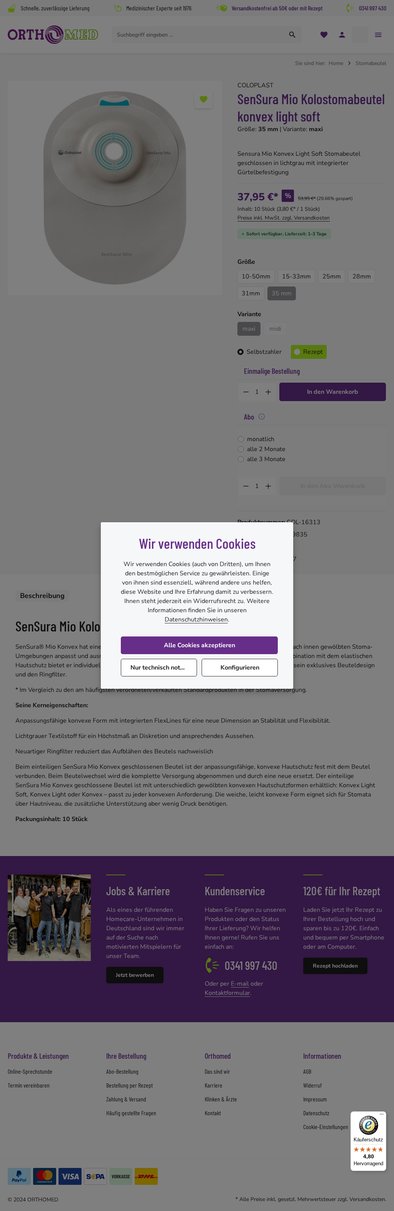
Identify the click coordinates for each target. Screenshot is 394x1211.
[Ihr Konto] (342, 35)
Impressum (315, 1099)
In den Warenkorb (332, 392)
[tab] (42, 596)
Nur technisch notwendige (163, 667)
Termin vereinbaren (29, 1085)
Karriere (213, 1085)
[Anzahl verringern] (246, 392)
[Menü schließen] (378, 35)
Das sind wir (217, 1071)
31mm (251, 293)
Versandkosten (367, 1199)
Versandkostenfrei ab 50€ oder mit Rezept (277, 8)
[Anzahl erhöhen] (268, 392)
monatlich (260, 439)
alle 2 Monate (266, 449)
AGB (307, 1071)
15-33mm (296, 276)
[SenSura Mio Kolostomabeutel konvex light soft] (115, 188)
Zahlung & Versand (126, 1099)
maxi (248, 329)
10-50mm (256, 276)
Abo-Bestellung (122, 1071)
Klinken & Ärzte (221, 1099)
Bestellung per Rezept (129, 1085)
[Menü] (381, 1116)
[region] (115, 188)
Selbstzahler (264, 352)
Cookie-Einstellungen (325, 1126)
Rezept (313, 352)
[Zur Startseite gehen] (53, 34)
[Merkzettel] (324, 35)
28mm (361, 276)
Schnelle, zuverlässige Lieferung (55, 8)
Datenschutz (316, 1112)
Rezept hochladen (335, 965)
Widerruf (312, 1085)
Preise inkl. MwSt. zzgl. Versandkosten (283, 218)
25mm (331, 276)
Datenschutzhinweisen (196, 619)
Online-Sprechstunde (30, 1071)
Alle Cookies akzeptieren (199, 645)
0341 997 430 (372, 8)
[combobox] (198, 34)
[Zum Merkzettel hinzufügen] (203, 99)
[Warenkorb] (360, 35)
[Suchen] (293, 34)
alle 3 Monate (266, 459)
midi (278, 330)
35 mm (282, 293)
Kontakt (213, 1112)
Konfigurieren (239, 667)
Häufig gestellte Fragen (131, 1112)
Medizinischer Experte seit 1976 (159, 8)
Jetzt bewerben (135, 975)
